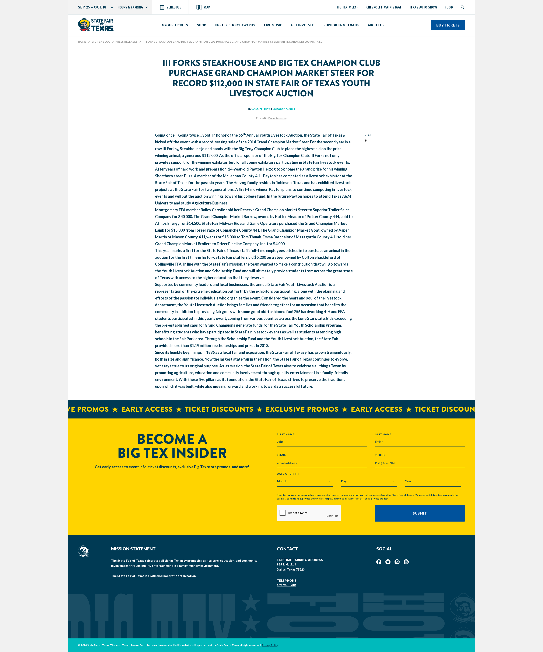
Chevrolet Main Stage (384, 7)
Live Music (273, 25)
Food (449, 7)
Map (206, 7)
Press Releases (126, 41)
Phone (380, 455)
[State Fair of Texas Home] (96, 24)
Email (281, 455)
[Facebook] (378, 561)
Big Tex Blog (101, 41)
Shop (201, 25)
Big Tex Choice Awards (235, 25)
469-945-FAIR (286, 585)
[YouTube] (406, 561)
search (462, 7)
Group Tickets (175, 25)
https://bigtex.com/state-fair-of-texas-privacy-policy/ (356, 498)
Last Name (383, 434)
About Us (376, 25)
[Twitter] (387, 561)
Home (82, 41)
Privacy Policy (270, 645)
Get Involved (303, 25)
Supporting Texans (341, 25)
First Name (285, 434)
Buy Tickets (448, 25)
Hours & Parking (130, 7)
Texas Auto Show (423, 7)
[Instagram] (397, 561)
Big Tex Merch (347, 7)
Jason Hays (261, 109)
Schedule (174, 7)
